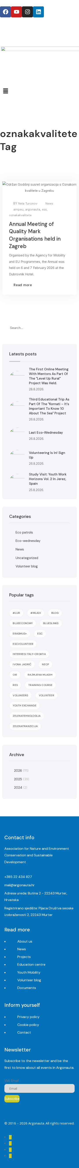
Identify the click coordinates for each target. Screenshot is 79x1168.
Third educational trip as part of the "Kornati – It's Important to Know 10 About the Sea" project (49, 406)
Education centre (31, 964)
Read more (23, 285)
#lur (16, 613)
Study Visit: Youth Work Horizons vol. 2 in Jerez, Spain (47, 479)
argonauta (32, 209)
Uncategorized (27, 558)
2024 (18, 787)
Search (65, 327)
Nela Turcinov (27, 203)
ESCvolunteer (23, 644)
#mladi (36, 613)
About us (24, 941)
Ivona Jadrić (22, 664)
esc (40, 633)
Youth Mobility (28, 972)
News (49, 203)
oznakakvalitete (20, 215)
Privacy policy (28, 1016)
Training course (40, 685)
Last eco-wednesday (46, 432)
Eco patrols (24, 532)
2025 (18, 779)
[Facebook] (5, 11)
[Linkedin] (38, 11)
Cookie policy (28, 1024)
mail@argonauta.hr (19, 885)
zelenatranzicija (25, 726)
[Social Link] (10, 1137)
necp (45, 664)
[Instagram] (27, 11)
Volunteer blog (27, 566)
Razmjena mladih (40, 674)
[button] (39, 90)
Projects (24, 956)
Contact (24, 1032)
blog (55, 613)
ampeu (18, 209)
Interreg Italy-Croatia (29, 654)
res (15, 685)
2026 (18, 770)
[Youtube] (16, 11)
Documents (26, 987)
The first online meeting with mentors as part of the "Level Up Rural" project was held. (48, 376)
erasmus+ (20, 633)
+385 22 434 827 (18, 876)
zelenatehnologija (27, 716)
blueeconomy (23, 623)
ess (44, 209)
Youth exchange (24, 705)
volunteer (46, 695)
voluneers (20, 695)
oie (15, 674)
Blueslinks (51, 623)
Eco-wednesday (28, 541)
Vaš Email (11, 1080)
